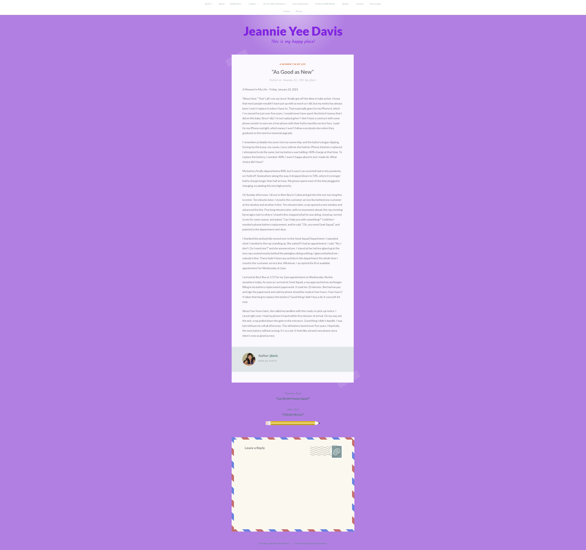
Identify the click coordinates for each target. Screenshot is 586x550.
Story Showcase (300, 3)
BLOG (208, 3)
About (222, 3)
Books (345, 3)
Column (252, 3)
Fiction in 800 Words (325, 3)
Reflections (235, 3)
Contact (360, 3)
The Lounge (375, 3)
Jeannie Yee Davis (293, 30)
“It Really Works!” (293, 411)
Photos (299, 11)
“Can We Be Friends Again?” (293, 395)
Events (287, 11)
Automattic (321, 543)
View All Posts (267, 361)
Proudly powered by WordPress (274, 543)
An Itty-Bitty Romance (274, 3)
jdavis (312, 80)
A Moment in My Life (293, 64)
